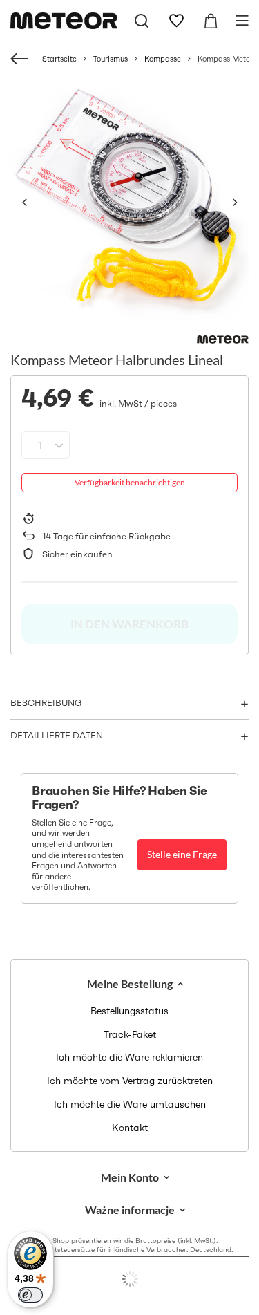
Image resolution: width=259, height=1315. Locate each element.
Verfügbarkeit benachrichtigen (130, 482)
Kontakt (130, 1128)
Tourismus (110, 59)
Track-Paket (130, 1035)
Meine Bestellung (130, 983)
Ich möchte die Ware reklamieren (129, 1057)
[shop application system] (129, 1279)
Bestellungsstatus (129, 1011)
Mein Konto (130, 1177)
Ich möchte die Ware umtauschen (130, 1104)
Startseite (59, 59)
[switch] (30, 1295)
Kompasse (162, 59)
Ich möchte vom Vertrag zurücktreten (130, 1081)
